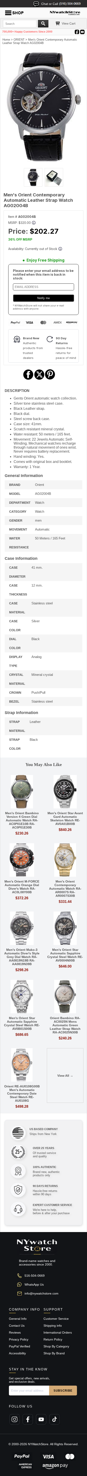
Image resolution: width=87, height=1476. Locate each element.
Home (6, 39)
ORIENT (19, 39)
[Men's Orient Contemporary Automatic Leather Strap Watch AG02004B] (44, 160)
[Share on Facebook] (28, 379)
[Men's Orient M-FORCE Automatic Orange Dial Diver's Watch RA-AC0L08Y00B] (22, 860)
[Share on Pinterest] (50, 379)
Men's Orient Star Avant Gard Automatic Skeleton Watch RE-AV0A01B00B (65, 818)
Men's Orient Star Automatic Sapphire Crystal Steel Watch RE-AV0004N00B (65, 955)
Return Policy (53, 1339)
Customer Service (56, 1318)
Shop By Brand (54, 1353)
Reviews (15, 1332)
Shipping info (53, 1325)
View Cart (68, 23)
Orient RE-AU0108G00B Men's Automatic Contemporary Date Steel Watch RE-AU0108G (22, 1093)
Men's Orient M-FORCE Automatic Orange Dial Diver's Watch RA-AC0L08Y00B (21, 887)
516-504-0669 (35, 1275)
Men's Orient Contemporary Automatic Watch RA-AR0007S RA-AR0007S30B (65, 888)
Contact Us (17, 1325)
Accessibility (17, 1353)
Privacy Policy (18, 1339)
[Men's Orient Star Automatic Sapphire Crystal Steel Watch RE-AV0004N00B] (65, 929)
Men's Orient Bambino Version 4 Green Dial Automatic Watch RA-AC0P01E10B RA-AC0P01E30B (22, 820)
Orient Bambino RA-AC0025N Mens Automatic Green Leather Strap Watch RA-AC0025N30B (65, 1025)
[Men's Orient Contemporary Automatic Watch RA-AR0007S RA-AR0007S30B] (65, 860)
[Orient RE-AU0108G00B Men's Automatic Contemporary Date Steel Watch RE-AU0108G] (22, 1065)
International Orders (58, 1332)
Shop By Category (56, 1346)
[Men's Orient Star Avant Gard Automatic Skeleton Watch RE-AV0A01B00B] (65, 792)
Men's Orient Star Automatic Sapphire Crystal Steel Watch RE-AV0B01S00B (22, 1023)
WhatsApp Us (34, 1284)
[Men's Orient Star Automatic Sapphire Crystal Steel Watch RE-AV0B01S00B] (22, 997)
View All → (65, 1075)
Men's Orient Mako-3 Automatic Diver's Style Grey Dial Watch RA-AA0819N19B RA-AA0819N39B (21, 957)
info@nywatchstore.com (41, 1293)
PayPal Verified (19, 1346)
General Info (18, 1318)
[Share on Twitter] (39, 379)
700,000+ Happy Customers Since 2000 (27, 31)
